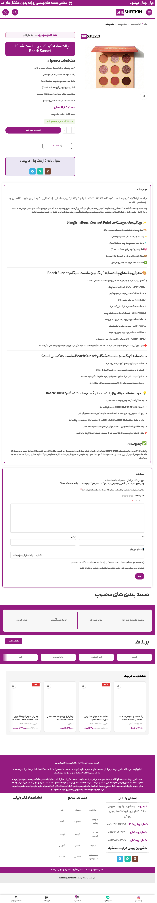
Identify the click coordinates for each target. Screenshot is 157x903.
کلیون (77, 845)
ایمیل (73, 536)
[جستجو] (15, 12)
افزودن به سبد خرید (33, 130)
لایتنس (62, 834)
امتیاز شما (140, 496)
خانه (146, 24)
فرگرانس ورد (58, 657)
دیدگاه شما (138, 501)
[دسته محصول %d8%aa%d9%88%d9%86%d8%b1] (96, 618)
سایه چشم (109, 24)
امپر (20, 657)
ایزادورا (70, 723)
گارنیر (62, 821)
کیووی (77, 834)
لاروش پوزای (95, 821)
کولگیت (62, 857)
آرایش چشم (122, 24)
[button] (118, 685)
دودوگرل (78, 810)
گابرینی (62, 845)
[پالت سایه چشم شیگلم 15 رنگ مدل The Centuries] (130, 697)
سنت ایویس (95, 834)
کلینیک (93, 845)
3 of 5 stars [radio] (127, 496)
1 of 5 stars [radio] (132, 496)
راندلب (134, 657)
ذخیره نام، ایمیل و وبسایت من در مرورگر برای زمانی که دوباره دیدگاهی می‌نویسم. (106, 562)
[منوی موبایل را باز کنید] (149, 12)
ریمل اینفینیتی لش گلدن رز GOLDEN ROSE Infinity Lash (25, 718)
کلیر (62, 810)
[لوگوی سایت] (129, 12)
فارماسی (77, 857)
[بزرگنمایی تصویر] (143, 96)
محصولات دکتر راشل (93, 857)
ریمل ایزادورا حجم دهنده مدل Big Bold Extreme (60, 718)
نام (143, 536)
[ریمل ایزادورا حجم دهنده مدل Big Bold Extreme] (60, 697)
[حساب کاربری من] (5, 12)
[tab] (142, 189)
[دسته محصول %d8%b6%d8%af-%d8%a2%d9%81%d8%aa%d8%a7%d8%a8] (59, 618)
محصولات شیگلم (30, 35)
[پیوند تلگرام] (32, 171)
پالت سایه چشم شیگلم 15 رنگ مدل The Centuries (131, 718)
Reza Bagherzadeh (68, 878)
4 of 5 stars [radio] (125, 496)
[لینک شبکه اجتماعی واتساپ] (40, 171)
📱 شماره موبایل (137, 549)
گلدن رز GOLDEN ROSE (99, 723)
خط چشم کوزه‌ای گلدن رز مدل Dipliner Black (96, 718)
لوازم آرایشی (136, 24)
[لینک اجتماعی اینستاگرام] (48, 171)
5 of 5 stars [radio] (123, 496)
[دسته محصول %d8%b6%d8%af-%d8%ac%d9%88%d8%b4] (22, 618)
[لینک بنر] (77, 3)
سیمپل (77, 821)
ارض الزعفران (96, 657)
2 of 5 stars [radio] (129, 496)
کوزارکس (93, 810)
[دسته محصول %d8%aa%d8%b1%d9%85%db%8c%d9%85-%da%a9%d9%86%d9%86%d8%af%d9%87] (133, 618)
